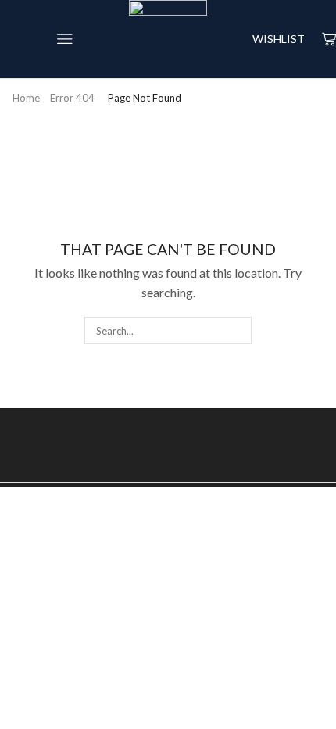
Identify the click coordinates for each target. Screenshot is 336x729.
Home (26, 98)
